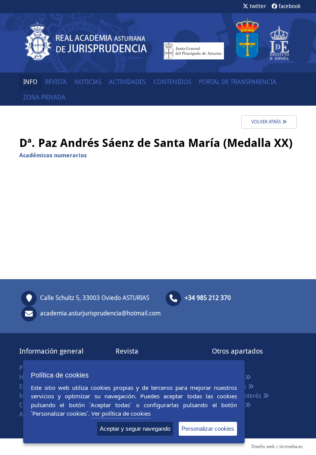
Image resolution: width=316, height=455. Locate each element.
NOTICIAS (87, 82)
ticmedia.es (291, 446)
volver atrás (266, 122)
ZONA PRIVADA (44, 97)
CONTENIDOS (172, 82)
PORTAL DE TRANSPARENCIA (237, 82)
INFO (30, 82)
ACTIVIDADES (127, 82)
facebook (289, 6)
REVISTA (56, 82)
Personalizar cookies (208, 428)
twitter (257, 6)
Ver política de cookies (121, 413)
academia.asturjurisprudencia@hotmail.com (100, 313)
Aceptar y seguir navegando (135, 428)
